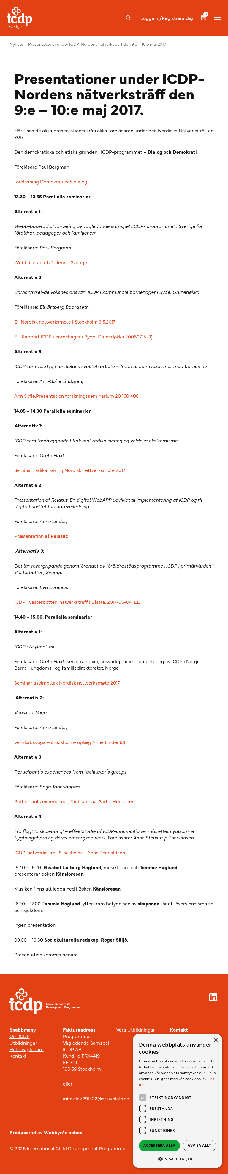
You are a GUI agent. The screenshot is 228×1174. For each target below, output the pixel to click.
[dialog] (177, 1101)
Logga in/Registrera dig (166, 18)
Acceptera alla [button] (159, 1145)
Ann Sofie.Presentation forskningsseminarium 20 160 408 (76, 395)
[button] (177, 1158)
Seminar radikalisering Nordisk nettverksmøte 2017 (69, 470)
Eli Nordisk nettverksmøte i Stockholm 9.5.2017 (64, 321)
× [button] (215, 1040)
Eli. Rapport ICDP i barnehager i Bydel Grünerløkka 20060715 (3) (83, 336)
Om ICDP (20, 1036)
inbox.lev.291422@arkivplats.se (96, 1098)
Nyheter (17, 44)
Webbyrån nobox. (63, 1132)
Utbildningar (23, 1042)
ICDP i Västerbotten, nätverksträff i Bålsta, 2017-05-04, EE (77, 601)
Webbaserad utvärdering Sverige (51, 262)
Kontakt (18, 1055)
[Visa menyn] (217, 17)
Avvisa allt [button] (199, 1145)
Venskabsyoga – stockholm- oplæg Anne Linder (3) (69, 742)
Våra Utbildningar (135, 1029)
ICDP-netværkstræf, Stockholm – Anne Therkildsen (69, 852)
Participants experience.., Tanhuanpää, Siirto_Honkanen (74, 801)
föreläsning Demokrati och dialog (50, 181)
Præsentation (41, 536)
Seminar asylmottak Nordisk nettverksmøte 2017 (67, 682)
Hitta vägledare (27, 1049)
